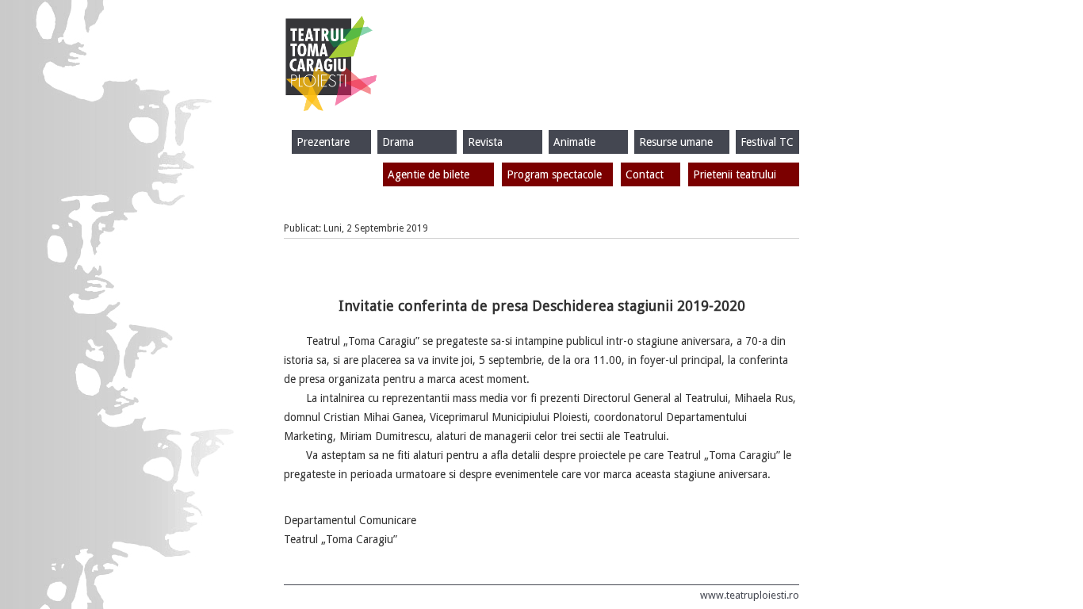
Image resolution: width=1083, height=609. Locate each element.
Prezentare (323, 142)
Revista (485, 142)
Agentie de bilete (428, 174)
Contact (645, 174)
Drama (398, 142)
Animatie (574, 142)
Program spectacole (554, 174)
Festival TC (767, 142)
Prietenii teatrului (734, 174)
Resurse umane (676, 142)
